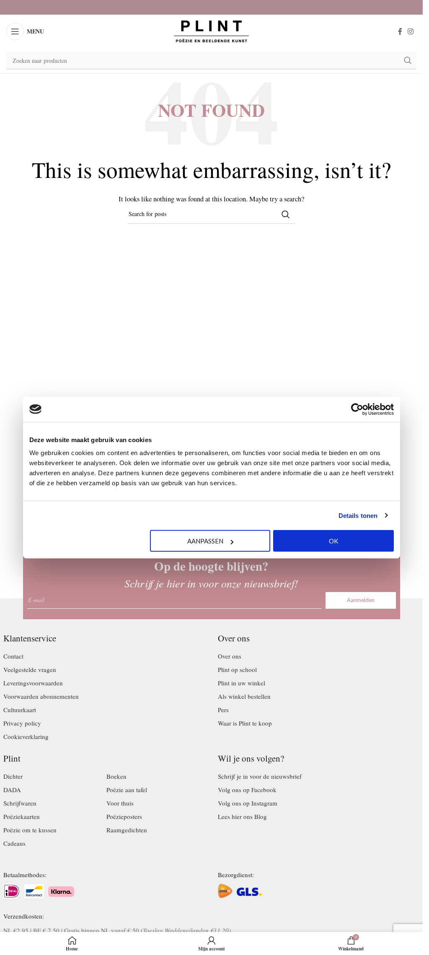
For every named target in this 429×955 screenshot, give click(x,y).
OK (333, 541)
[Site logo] (211, 30)
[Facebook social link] (400, 31)
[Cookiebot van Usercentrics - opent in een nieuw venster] (357, 409)
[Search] (407, 61)
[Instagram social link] (410, 31)
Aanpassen (205, 541)
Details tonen (358, 515)
